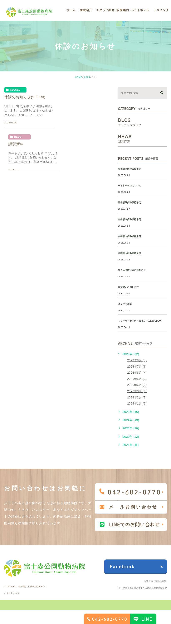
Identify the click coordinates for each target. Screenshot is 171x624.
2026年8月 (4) (137, 360)
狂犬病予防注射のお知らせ (132, 270)
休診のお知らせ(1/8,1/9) (24, 97)
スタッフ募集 (125, 304)
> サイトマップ (11, 593)
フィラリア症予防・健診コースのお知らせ (139, 321)
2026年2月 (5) (137, 397)
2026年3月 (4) (137, 391)
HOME (78, 77)
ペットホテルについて (129, 185)
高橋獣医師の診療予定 (129, 169)
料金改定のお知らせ (128, 287)
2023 (87, 77)
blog (17, 136)
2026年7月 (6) (137, 366)
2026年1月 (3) (137, 403)
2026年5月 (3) (137, 378)
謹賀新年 (16, 144)
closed (15, 89)
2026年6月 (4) (137, 372)
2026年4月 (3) (137, 385)
